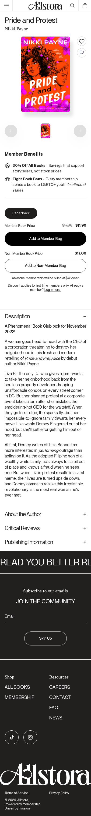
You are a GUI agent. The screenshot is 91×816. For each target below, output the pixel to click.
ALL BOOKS (17, 687)
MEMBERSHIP (19, 697)
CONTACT (60, 697)
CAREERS (59, 687)
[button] (6, 5)
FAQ (53, 707)
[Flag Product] (81, 52)
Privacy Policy (59, 793)
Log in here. (52, 290)
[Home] (45, 5)
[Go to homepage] (45, 774)
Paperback (21, 213)
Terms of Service (16, 793)
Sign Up (45, 638)
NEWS (55, 718)
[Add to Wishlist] (81, 41)
